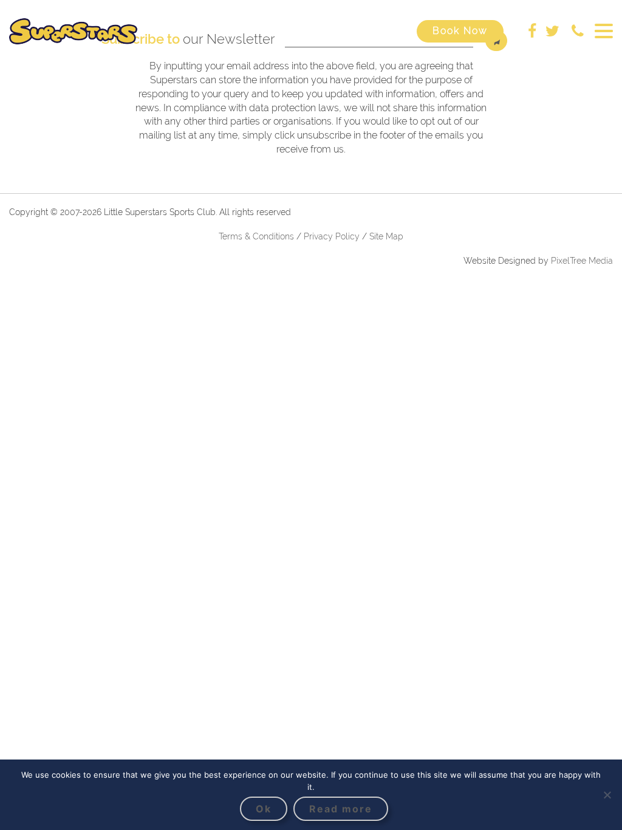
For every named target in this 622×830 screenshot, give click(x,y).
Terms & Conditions (256, 236)
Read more (340, 809)
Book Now (460, 30)
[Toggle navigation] (604, 31)
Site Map (386, 236)
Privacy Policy (333, 236)
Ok (264, 809)
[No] (607, 795)
